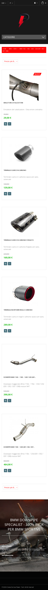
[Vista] (5, 123)
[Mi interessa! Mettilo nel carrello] (9, 123)
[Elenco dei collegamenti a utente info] (36, 3)
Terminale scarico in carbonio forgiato (19, 240)
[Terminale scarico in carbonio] (24, 153)
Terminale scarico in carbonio (15, 170)
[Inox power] (24, 20)
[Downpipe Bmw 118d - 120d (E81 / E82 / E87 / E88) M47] (24, 430)
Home (4, 49)
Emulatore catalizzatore (13, 103)
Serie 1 (15, 49)
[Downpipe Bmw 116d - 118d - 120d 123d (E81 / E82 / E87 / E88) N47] (24, 360)
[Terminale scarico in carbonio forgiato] (24, 223)
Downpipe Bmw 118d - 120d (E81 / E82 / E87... (19, 447)
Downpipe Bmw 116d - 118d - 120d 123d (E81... (20, 377)
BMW (10, 49)
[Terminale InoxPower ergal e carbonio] (24, 293)
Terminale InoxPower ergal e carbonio (18, 310)
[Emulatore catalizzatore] (24, 86)
